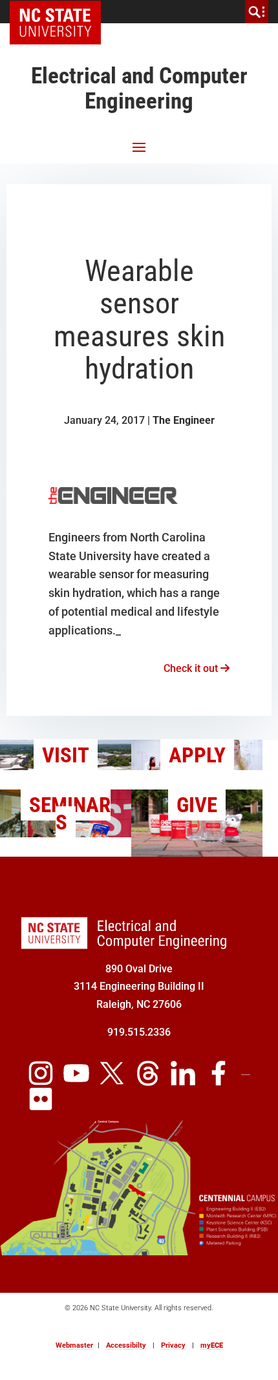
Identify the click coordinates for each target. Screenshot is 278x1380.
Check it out (192, 668)
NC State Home (60, 11)
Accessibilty (126, 1345)
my (211, 1345)
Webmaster (74, 1345)
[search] (256, 11)
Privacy (173, 1345)
